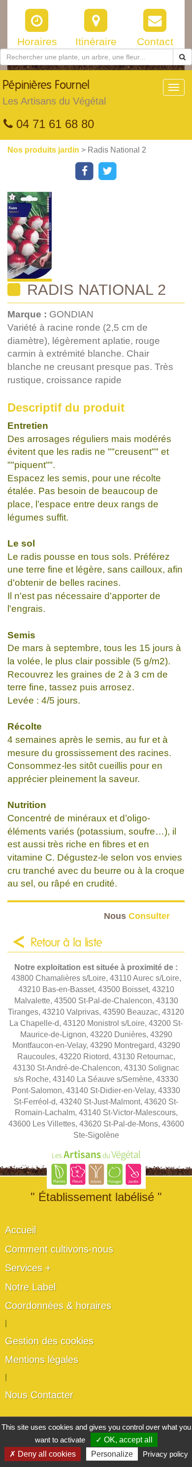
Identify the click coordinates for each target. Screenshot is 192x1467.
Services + (28, 1267)
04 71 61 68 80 (53, 124)
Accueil (20, 1230)
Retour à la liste (66, 943)
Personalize (112, 1454)
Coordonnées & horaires (58, 1305)
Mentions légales (41, 1359)
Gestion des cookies (49, 1341)
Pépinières (54, 92)
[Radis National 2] (99, 237)
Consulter (137, 916)
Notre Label (30, 1287)
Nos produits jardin (44, 150)
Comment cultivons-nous (59, 1249)
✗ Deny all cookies (42, 1454)
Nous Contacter (39, 1394)
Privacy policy (165, 1454)
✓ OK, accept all (124, 1440)
